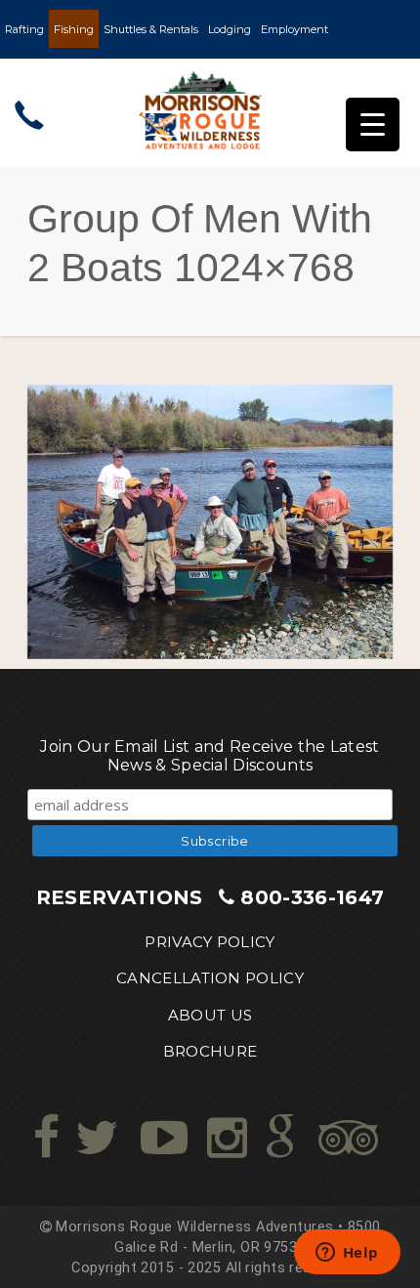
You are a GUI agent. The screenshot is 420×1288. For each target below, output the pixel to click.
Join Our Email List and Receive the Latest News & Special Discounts (209, 755)
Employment (294, 29)
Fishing (74, 29)
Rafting (24, 29)
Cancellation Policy (210, 978)
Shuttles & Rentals (151, 29)
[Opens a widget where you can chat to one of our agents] (346, 1253)
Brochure (210, 1051)
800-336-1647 (312, 897)
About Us (210, 1015)
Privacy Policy (209, 942)
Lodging (229, 29)
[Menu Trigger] (372, 124)
